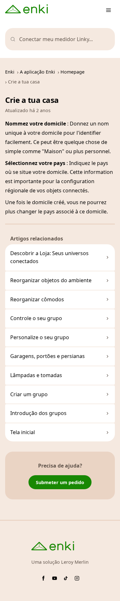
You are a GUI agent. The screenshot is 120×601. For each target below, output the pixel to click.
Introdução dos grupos (38, 413)
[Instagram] (77, 578)
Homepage (72, 72)
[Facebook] (43, 578)
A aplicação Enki (37, 72)
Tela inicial (22, 432)
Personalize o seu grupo (39, 337)
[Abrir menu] (108, 10)
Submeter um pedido (60, 482)
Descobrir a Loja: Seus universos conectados (49, 257)
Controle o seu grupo (36, 318)
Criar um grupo (29, 394)
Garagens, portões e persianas (47, 356)
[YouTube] (54, 578)
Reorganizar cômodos (37, 299)
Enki (9, 72)
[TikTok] (65, 578)
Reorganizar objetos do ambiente (51, 280)
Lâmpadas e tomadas (36, 375)
